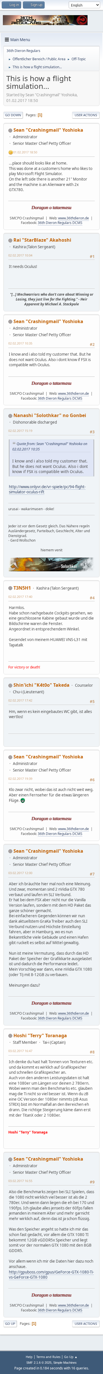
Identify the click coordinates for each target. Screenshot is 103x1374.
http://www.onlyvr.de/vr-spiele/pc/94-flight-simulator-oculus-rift (47, 489)
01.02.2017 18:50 (25, 152)
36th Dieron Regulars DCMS (60, 222)
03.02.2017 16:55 (20, 1181)
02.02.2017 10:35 (20, 343)
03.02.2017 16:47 (20, 1051)
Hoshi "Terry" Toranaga (40, 1035)
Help (29, 1357)
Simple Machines (65, 1362)
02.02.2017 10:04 (20, 255)
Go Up (10, 1323)
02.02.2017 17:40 (20, 596)
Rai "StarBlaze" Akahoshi (42, 240)
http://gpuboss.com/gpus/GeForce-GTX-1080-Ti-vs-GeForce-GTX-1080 (51, 1274)
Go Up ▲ (71, 1357)
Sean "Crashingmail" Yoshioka (48, 130)
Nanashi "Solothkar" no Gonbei (49, 415)
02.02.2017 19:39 (20, 778)
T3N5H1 (22, 588)
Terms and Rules (48, 1357)
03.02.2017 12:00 (20, 873)
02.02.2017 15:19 (20, 430)
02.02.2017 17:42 (20, 700)
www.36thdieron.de (73, 218)
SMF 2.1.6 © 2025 (39, 1362)
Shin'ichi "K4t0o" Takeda (41, 685)
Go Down (13, 115)
